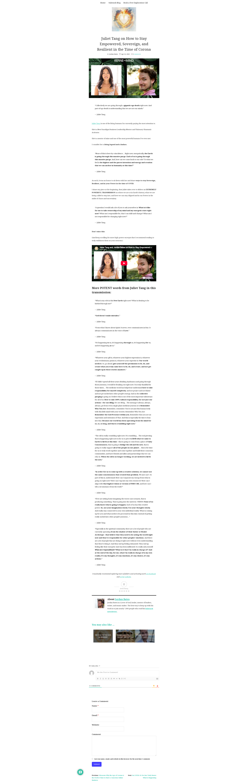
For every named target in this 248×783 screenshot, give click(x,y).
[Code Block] (116, 678)
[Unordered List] (111, 678)
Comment (96, 734)
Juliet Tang (96, 123)
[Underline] (103, 678)
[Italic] (100, 678)
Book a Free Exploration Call (136, 3)
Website (95, 725)
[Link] (119, 678)
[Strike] (106, 678)
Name (95, 706)
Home (102, 3)
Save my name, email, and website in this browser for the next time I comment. (122, 759)
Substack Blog (114, 3)
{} (122, 678)
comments (137, 54)
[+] (125, 678)
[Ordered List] (108, 678)
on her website (125, 577)
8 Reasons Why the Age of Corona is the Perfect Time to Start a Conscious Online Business (108, 778)
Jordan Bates (122, 599)
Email (95, 715)
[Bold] (97, 678)
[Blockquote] (114, 678)
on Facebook (151, 574)
